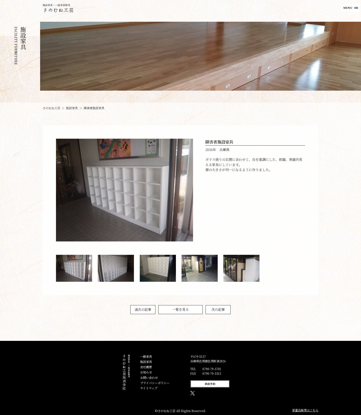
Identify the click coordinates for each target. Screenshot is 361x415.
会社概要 (146, 367)
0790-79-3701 (211, 369)
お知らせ (146, 372)
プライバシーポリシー (154, 383)
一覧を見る (180, 309)
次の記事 (218, 309)
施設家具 (146, 361)
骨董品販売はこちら (305, 410)
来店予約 (210, 384)
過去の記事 (143, 309)
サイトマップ (148, 388)
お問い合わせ (149, 377)
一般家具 (146, 356)
